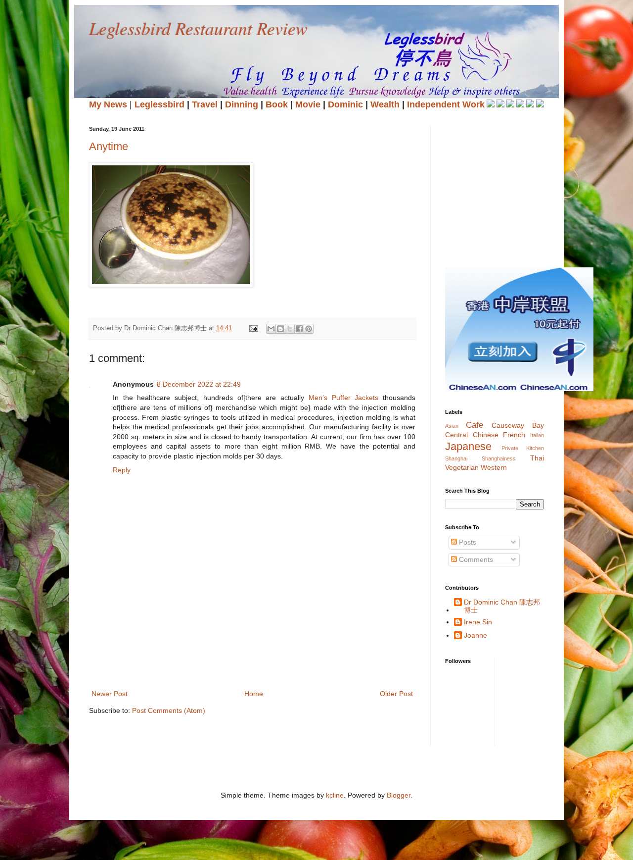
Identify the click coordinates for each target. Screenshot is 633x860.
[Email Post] (253, 328)
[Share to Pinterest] (309, 329)
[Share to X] (290, 329)
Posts (466, 542)
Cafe (474, 425)
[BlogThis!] (280, 329)
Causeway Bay (518, 425)
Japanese (468, 446)
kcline (335, 795)
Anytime (108, 146)
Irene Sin (478, 622)
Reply (122, 470)
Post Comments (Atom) (168, 710)
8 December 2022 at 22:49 (199, 384)
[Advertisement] (269, 653)
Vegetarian (462, 467)
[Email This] (271, 329)
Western (494, 467)
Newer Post (109, 694)
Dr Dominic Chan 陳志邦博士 (502, 606)
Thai (537, 458)
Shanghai (456, 458)
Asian (451, 426)
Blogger (398, 795)
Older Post (396, 694)
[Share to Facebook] (299, 329)
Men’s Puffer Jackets (343, 398)
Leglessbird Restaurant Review (198, 28)
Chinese (485, 435)
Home (253, 694)
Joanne (475, 635)
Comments (475, 559)
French (514, 435)
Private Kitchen (522, 448)
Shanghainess (499, 458)
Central (456, 435)
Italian (537, 435)
